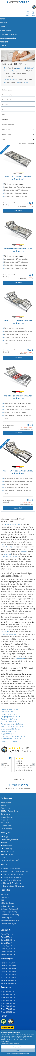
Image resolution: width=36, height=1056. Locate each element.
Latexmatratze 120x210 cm (10, 729)
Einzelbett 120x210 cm (9, 719)
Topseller (30, 143)
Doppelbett (5, 632)
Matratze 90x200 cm (8, 963)
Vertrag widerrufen (7, 906)
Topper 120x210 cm (8, 734)
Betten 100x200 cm (8, 937)
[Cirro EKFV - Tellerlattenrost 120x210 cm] (18, 377)
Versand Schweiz (7, 820)
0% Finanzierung (6, 829)
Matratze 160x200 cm (8, 974)
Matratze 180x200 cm (8, 977)
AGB (2, 900)
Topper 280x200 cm (8, 1012)
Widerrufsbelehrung (7, 903)
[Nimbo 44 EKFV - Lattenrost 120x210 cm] (18, 302)
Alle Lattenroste (11, 49)
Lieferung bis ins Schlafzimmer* (24, 68)
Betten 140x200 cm (8, 943)
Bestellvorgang (6, 808)
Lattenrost (7, 554)
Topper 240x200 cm (8, 1006)
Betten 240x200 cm (8, 955)
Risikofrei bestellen (11, 79)
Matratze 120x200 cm (8, 969)
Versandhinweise (7, 817)
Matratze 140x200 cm (8, 971)
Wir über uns (5, 823)
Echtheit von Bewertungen (10, 920)
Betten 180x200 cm (8, 949)
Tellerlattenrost (19, 659)
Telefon (19, 82)
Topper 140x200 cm (8, 994)
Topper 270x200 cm (8, 1009)
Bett (2, 544)
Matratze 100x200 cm (8, 966)
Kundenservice (6, 802)
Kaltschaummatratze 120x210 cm (12, 726)
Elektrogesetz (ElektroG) (9, 909)
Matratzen (24, 552)
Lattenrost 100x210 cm (9, 557)
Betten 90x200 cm (7, 934)
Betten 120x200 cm (8, 940)
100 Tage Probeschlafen (13, 71)
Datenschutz (5, 897)
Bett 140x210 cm (7, 547)
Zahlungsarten (6, 814)
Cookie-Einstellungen (8, 923)
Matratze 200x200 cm (8, 980)
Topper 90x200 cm (7, 991)
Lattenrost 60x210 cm (8, 634)
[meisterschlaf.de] (18, 2)
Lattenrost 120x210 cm (12, 525)
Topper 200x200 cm (8, 1003)
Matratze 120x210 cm (8, 721)
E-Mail (26, 82)
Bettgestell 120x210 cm (9, 714)
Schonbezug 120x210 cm (9, 741)
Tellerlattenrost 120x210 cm (11, 739)
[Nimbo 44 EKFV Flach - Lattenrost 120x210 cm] (18, 452)
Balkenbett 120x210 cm (9, 709)
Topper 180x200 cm (8, 1000)
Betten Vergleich (6, 918)
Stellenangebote (6, 826)
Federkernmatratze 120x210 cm (12, 724)
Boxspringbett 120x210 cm (10, 717)
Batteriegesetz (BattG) (9, 912)
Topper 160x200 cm (8, 997)
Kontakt (3, 805)
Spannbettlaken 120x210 (9, 731)
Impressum (5, 894)
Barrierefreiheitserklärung (10, 915)
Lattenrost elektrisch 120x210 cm (13, 736)
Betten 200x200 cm (8, 952)
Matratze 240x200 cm (8, 983)
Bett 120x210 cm (7, 712)
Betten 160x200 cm (8, 946)
